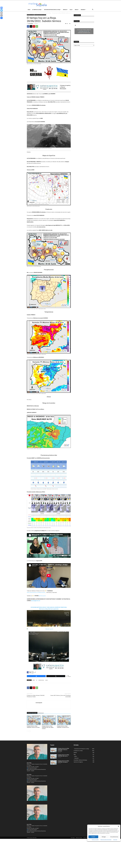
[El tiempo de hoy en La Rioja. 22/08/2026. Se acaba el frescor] (64, 720)
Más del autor (41, 713)
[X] (31, 26)
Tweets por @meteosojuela (84, 31)
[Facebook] (28, 26)
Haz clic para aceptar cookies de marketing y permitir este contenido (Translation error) (84, 31)
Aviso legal (115, 839)
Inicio (29, 9)
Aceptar (93, 836)
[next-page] (29, 731)
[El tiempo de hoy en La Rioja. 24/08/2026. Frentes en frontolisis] (34, 720)
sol (36, 680)
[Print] (1, 15)
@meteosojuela (42, 595)
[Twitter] (1, 10)
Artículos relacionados (32, 713)
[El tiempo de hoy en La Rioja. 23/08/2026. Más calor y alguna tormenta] (49, 720)
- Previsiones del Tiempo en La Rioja (44, 13)
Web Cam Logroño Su (53, 608)
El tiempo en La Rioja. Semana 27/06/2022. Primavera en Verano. (36, 696)
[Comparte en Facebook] (28, 672)
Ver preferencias (114, 836)
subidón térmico (41, 680)
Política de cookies (95, 839)
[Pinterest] (34, 26)
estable (33, 680)
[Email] (1, 13)
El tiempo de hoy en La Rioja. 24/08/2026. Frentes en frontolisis (63, 749)
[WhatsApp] (37, 26)
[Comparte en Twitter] (30, 672)
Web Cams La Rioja (43, 608)
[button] (118, 826)
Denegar (104, 836)
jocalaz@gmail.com (35, 600)
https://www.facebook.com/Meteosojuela (36, 592)
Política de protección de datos (105, 839)
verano (46, 680)
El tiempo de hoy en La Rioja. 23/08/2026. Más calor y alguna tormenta (47, 727)
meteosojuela (30, 23)
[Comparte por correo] (33, 672)
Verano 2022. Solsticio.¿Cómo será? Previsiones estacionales (60, 696)
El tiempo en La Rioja (33, 13)
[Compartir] (1, 18)
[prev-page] (27, 731)
